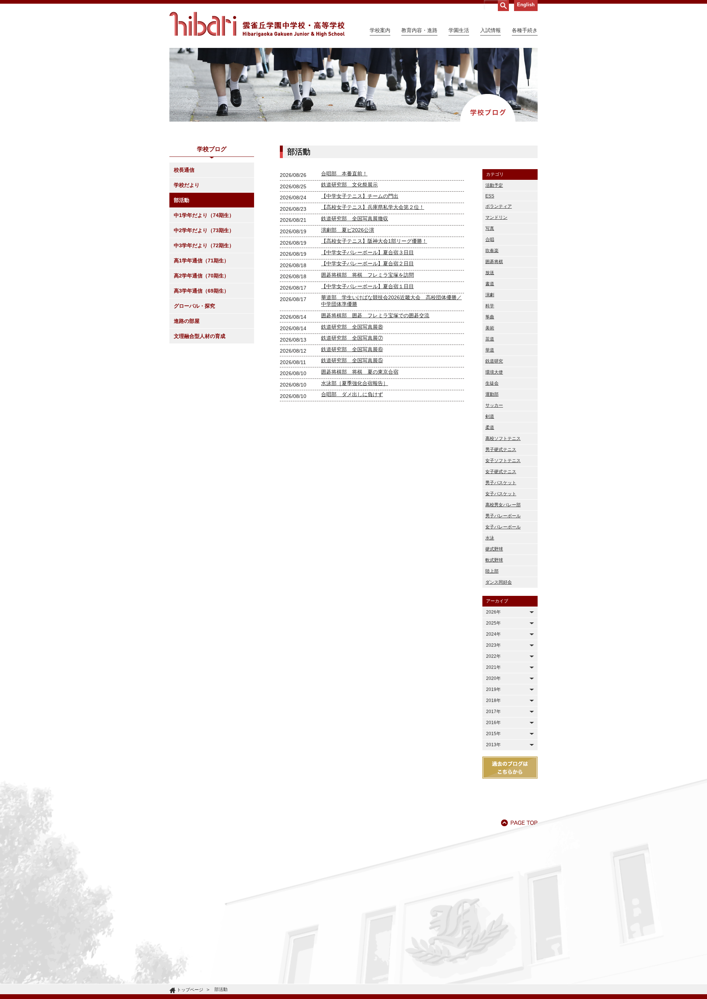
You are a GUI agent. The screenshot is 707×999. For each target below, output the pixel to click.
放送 (489, 272)
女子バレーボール (503, 527)
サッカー (494, 405)
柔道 (489, 427)
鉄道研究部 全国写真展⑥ (352, 349)
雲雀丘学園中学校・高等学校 (257, 24)
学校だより (187, 185)
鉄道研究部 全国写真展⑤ (352, 360)
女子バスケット (500, 493)
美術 (489, 328)
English (526, 4)
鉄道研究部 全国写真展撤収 (354, 218)
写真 (489, 228)
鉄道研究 (494, 361)
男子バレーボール (503, 515)
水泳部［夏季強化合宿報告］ (354, 383)
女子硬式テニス (500, 471)
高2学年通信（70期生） (201, 276)
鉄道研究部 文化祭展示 (349, 185)
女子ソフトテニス (503, 460)
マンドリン (496, 217)
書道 (489, 283)
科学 (489, 305)
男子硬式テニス (500, 449)
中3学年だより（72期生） (204, 245)
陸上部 (492, 571)
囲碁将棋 (494, 261)
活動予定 (494, 185)
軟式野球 (494, 560)
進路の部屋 (187, 321)
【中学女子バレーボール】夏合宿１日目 (367, 286)
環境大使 (494, 372)
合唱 (489, 239)
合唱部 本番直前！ (344, 174)
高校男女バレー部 (503, 504)
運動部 (492, 394)
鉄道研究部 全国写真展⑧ (352, 327)
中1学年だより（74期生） (204, 215)
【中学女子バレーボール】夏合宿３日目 (367, 252)
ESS (489, 196)
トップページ (190, 989)
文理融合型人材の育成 (199, 336)
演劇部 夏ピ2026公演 (347, 230)
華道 (489, 350)
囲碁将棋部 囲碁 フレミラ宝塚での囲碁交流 (375, 315)
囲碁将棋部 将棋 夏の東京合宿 (359, 372)
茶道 (489, 339)
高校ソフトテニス (503, 438)
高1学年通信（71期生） (201, 260)
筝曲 (489, 316)
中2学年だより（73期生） (204, 230)
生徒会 (492, 383)
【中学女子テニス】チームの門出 (359, 196)
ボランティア (498, 206)
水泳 (489, 538)
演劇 (489, 294)
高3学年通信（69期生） (201, 291)
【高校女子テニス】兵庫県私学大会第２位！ (372, 207)
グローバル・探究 (194, 306)
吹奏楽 (492, 250)
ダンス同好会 (498, 582)
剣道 (489, 416)
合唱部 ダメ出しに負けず (352, 394)
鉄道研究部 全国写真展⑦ (352, 338)
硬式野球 (494, 549)
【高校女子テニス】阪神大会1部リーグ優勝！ (374, 241)
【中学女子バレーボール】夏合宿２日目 (367, 263)
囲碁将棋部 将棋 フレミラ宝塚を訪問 (367, 275)
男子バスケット (500, 482)
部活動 (181, 200)
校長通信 (184, 170)
